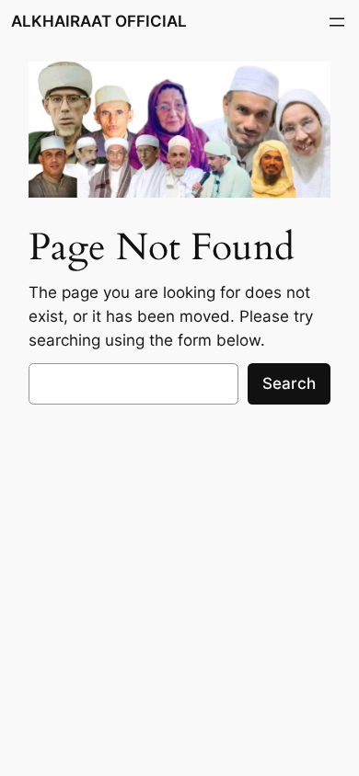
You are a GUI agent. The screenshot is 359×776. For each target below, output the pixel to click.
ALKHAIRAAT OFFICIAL (99, 21)
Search (289, 383)
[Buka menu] (337, 22)
